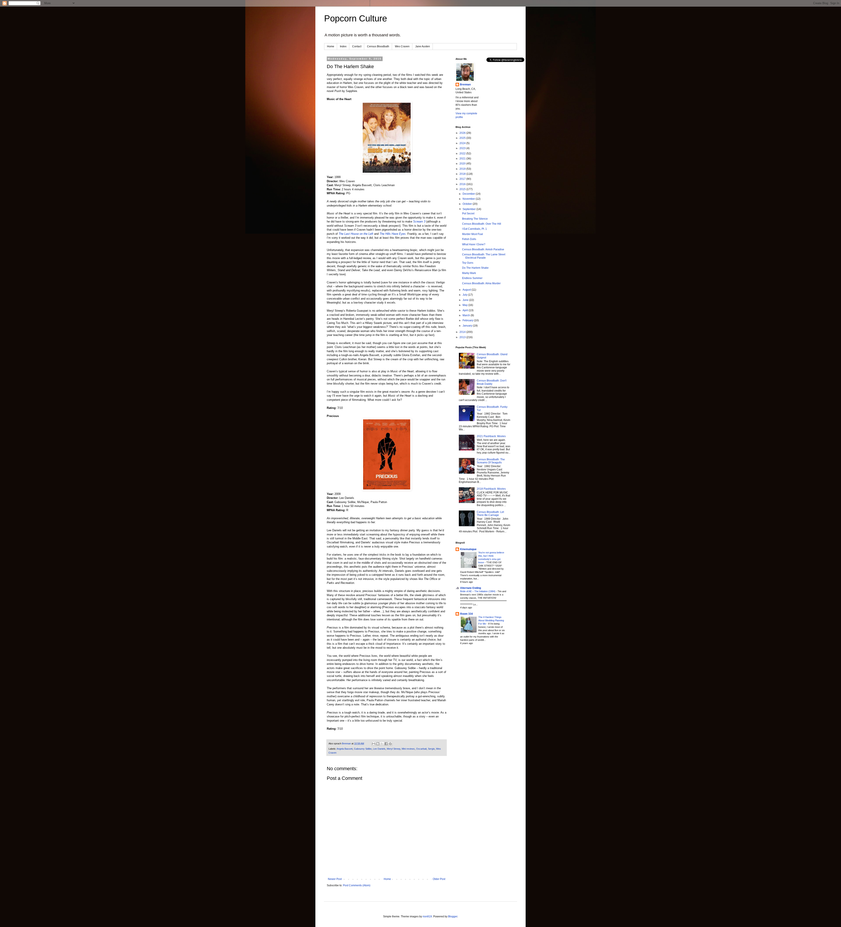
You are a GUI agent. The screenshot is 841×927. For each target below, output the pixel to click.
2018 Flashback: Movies (491, 488)
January (468, 325)
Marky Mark (469, 273)
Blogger (452, 916)
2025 (462, 137)
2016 (462, 184)
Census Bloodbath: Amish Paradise (483, 249)
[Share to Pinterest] (390, 744)
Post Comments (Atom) (356, 885)
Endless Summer (472, 278)
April (466, 310)
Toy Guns (467, 262)
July (465, 294)
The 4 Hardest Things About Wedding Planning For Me (491, 620)
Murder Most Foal (472, 234)
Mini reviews (408, 748)
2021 (462, 158)
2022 (462, 153)
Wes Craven (402, 46)
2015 (462, 189)
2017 (462, 178)
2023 (462, 148)
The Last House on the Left (356, 233)
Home (330, 46)
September (469, 209)
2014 (462, 332)
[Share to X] (382, 744)
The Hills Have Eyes (393, 233)
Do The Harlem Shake (475, 267)
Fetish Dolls (469, 239)
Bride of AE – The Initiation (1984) (478, 591)
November (469, 198)
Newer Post (335, 879)
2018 (462, 173)
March (467, 315)
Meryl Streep (393, 748)
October (468, 203)
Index (343, 46)
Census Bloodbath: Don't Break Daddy (491, 382)
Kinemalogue (468, 549)
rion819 (427, 916)
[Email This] (373, 744)
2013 (462, 337)
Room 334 (466, 613)
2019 (462, 168)
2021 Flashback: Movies (491, 436)
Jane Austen (422, 46)
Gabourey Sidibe (363, 748)
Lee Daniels (379, 748)
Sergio (431, 748)
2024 (462, 143)
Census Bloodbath (378, 46)
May (465, 305)
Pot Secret (468, 213)
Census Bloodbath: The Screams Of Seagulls (491, 461)
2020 (462, 163)
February (468, 320)
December (469, 193)
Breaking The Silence (475, 218)
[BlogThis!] (378, 744)
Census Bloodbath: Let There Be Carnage (490, 513)
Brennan (465, 84)
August (467, 289)
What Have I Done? (473, 244)
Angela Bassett (345, 748)
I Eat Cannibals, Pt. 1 (474, 228)
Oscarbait (421, 748)
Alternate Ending (470, 588)
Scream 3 (419, 221)
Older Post (439, 879)
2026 (462, 132)
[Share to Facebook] (386, 744)
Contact (356, 46)
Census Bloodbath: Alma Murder (481, 283)
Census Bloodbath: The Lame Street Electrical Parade (483, 256)
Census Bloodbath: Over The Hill (481, 223)
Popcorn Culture (355, 18)
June (466, 300)
